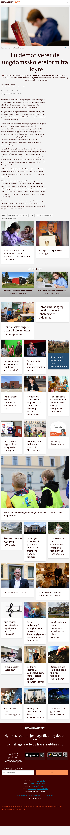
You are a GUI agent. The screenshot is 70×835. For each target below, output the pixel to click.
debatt (4, 215)
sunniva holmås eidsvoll (9, 218)
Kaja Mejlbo (41, 781)
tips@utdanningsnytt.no (38, 783)
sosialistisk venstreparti (44, 215)
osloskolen (24, 215)
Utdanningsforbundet (37, 786)
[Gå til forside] (10, 2)
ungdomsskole (13, 215)
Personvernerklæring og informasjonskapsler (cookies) (35, 796)
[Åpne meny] (67, 2)
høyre (32, 215)
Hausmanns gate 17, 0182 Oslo (38, 789)
